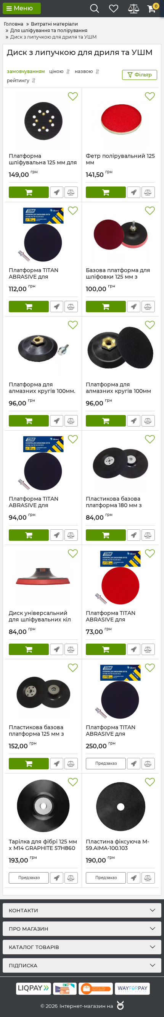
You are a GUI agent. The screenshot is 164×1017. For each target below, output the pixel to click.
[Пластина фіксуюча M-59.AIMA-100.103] (120, 806)
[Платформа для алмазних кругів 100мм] (120, 349)
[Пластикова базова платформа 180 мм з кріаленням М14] (120, 463)
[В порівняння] (71, 192)
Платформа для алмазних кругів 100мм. (42, 391)
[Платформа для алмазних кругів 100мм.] (43, 349)
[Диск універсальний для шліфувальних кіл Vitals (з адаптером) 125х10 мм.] (43, 577)
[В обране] (73, 97)
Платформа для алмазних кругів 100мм (118, 391)
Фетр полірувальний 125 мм (120, 163)
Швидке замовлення (56, 192)
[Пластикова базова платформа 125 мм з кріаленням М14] (43, 691)
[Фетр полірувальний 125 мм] (120, 120)
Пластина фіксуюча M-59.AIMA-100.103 (117, 848)
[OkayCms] (119, 1006)
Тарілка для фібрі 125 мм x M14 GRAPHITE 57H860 (43, 848)
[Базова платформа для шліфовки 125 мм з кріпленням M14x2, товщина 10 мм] (120, 234)
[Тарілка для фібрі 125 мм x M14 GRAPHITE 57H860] (43, 806)
